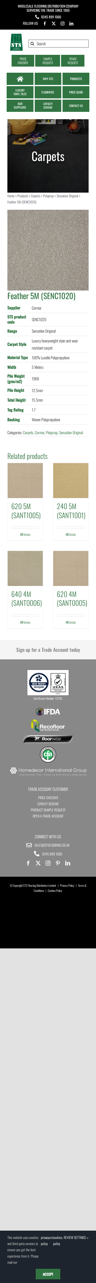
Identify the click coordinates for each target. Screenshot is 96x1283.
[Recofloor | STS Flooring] (48, 721)
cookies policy (57, 1240)
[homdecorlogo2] (48, 768)
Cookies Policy (55, 890)
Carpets (35, 195)
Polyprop (48, 195)
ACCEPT (48, 1274)
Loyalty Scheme (48, 803)
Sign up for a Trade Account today (48, 649)
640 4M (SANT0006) (26, 598)
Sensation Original (67, 195)
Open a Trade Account (48, 815)
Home (11, 195)
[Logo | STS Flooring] (16, 35)
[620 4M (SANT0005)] (70, 568)
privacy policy (45, 1240)
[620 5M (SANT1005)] (25, 480)
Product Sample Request (48, 809)
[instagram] (62, 23)
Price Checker (48, 797)
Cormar (39, 432)
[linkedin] (71, 23)
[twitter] (54, 23)
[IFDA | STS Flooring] (48, 709)
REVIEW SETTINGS (75, 1237)
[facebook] (45, 23)
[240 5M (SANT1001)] (70, 480)
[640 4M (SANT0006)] (25, 568)
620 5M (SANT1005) (26, 510)
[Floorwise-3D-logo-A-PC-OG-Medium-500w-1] (48, 737)
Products (22, 195)
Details (27, 534)
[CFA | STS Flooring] (48, 748)
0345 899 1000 (51, 16)
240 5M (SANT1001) (71, 510)
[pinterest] (57, 863)
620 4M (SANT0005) (72, 598)
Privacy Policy (67, 885)
